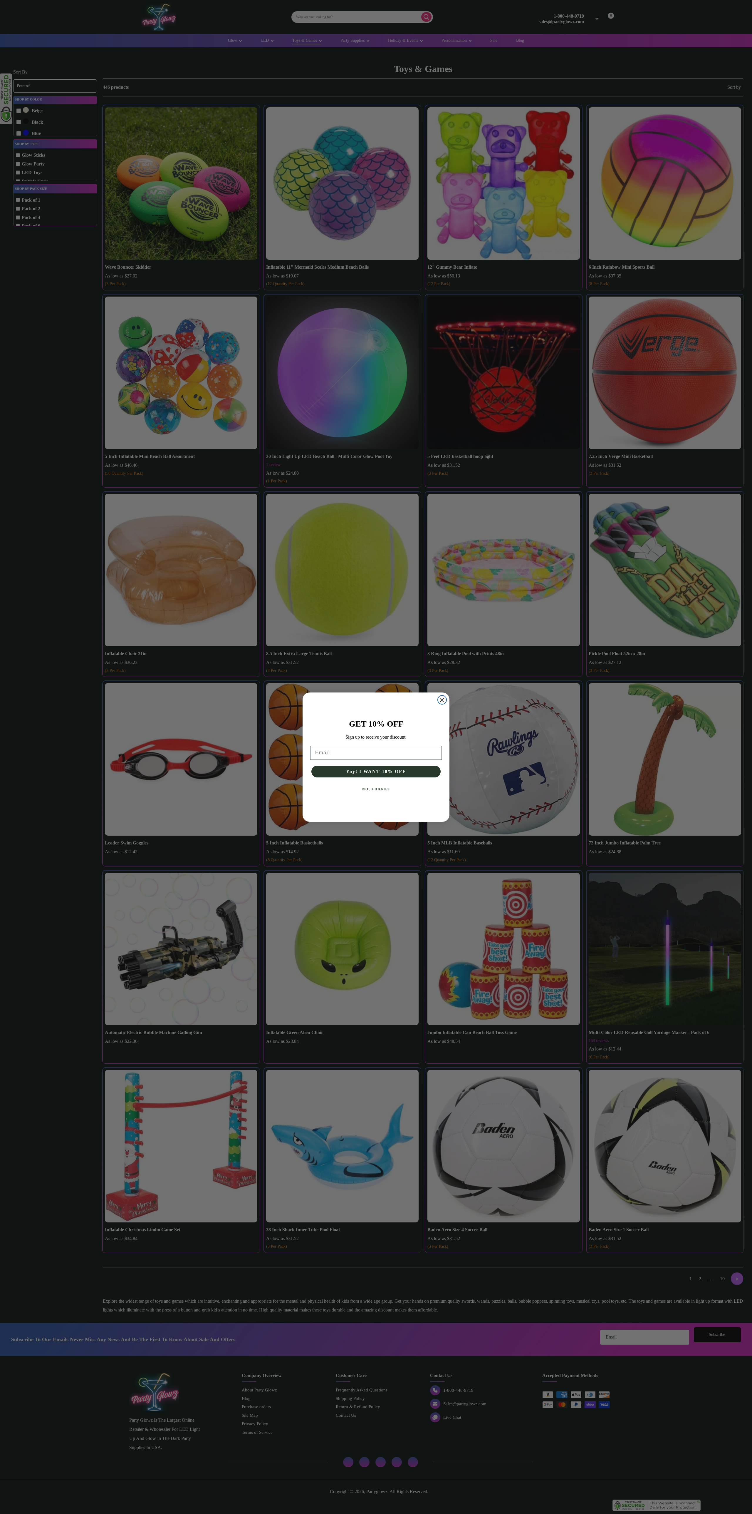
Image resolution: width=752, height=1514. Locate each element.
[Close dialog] (442, 699)
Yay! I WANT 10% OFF (376, 771)
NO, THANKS (376, 789)
